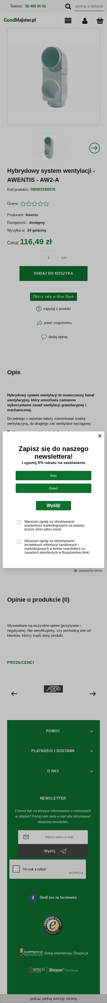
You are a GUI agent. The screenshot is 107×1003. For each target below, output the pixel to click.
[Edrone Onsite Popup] (53, 501)
